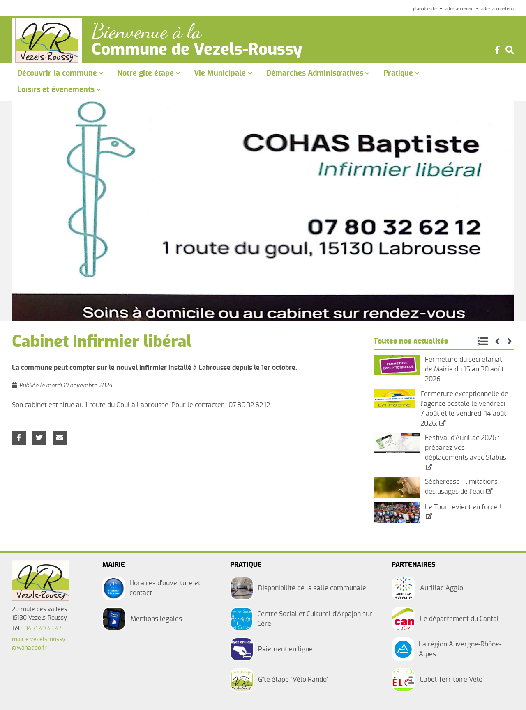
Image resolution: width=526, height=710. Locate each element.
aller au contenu (497, 9)
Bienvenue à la (146, 31)
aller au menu (459, 9)
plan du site (425, 9)
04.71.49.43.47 (43, 629)
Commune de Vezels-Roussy (197, 50)
